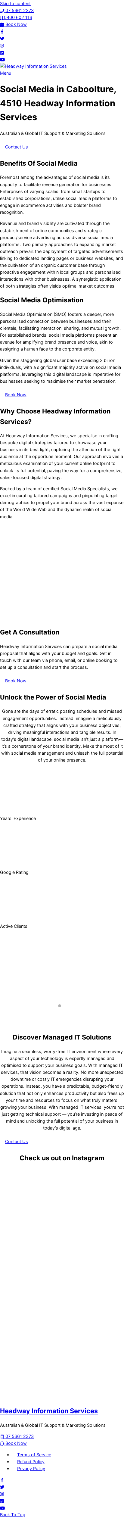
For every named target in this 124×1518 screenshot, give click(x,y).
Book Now (15, 394)
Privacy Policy (31, 1468)
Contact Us (16, 146)
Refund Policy (31, 1461)
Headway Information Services (49, 1411)
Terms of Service (34, 1454)
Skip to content (15, 3)
